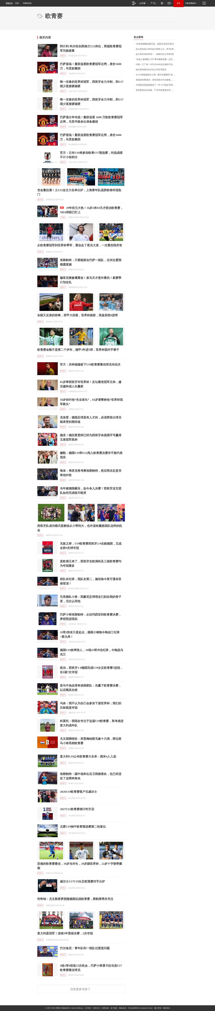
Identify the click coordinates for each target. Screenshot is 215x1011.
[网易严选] (153, 3)
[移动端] (134, 3)
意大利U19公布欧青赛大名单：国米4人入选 (88, 756)
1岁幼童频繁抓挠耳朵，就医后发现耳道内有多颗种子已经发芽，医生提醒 (157, 44)
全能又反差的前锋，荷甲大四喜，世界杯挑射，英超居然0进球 (77, 315)
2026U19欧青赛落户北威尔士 (78, 791)
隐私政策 (122, 1008)
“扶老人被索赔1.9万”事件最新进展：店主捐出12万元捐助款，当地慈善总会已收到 (157, 59)
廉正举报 (157, 1008)
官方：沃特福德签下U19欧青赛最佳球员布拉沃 (90, 364)
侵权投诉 (166, 1008)
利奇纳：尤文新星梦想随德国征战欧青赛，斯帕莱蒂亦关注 (75, 898)
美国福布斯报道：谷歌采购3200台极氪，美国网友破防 (157, 80)
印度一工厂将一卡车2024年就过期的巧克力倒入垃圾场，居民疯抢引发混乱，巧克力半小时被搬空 (157, 64)
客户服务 (113, 1008)
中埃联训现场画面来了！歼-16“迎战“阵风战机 (156, 85)
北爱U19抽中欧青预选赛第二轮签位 (83, 826)
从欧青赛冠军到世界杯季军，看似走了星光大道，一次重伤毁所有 (79, 245)
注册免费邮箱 (190, 3)
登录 (178, 3)
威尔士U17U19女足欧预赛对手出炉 (82, 881)
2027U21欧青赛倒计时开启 (77, 809)
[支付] (162, 3)
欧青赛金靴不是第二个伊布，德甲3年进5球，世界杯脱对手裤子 (78, 349)
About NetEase (77, 1008)
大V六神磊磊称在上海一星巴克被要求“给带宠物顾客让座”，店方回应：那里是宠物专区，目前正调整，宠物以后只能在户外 (157, 75)
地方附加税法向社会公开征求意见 (151, 69)
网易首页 (9, 3)
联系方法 (96, 1008)
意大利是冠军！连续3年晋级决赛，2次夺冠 (65, 933)
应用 (17, 3)
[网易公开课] (143, 3)
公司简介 (88, 1008)
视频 (63, 217)
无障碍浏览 (27, 3)
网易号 (63, 56)
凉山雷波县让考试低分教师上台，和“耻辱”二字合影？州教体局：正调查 (157, 49)
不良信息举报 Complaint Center (140, 1008)
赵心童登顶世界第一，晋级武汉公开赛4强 (155, 54)
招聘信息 (105, 1008)
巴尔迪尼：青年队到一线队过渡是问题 (85, 948)
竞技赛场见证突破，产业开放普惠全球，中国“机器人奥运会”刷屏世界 (157, 90)
